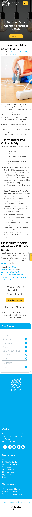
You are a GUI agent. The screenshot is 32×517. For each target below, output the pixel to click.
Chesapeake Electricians (12, 494)
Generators (8, 343)
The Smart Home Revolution (13, 274)
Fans (4, 358)
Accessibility (14, 502)
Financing (7, 362)
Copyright (8, 502)
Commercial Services (10, 464)
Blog (4, 477)
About (5, 367)
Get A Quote (16, 36)
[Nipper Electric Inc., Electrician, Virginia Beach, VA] (16, 409)
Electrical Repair (8, 472)
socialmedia (13, 54)
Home (5, 335)
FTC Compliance (26, 502)
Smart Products (8, 469)
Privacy (4, 502)
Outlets (6, 354)
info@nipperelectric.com (11, 439)
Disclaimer (19, 502)
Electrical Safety (13, 272)
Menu (25, 3)
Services (6, 339)
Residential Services (10, 462)
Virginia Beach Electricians (12, 489)
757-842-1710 (11, 441)
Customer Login (8, 459)
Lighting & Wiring (11, 350)
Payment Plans (8, 474)
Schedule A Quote (15, 300)
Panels (5, 347)
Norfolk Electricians (10, 491)
